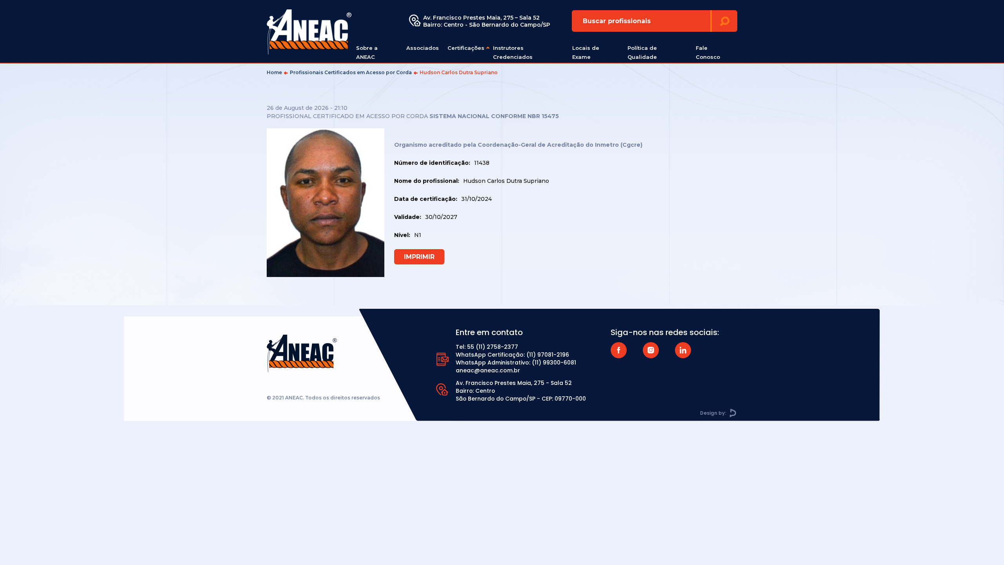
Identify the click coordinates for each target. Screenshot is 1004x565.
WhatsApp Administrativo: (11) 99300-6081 (516, 362)
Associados (422, 48)
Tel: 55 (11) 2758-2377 (487, 347)
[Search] (724, 21)
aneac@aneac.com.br (488, 370)
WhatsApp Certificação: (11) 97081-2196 (512, 355)
